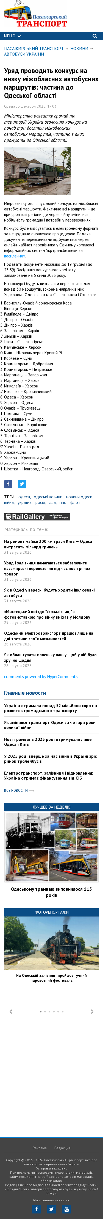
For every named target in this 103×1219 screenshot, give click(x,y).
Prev (11, 1011)
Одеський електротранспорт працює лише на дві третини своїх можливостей (48, 636)
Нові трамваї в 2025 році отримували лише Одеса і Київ (48, 741)
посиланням (14, 256)
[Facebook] (36, 1209)
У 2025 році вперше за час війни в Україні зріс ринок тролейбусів (50, 758)
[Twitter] (51, 1209)
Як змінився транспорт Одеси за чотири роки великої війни (50, 725)
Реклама (40, 1147)
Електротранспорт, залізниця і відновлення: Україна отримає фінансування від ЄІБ (48, 775)
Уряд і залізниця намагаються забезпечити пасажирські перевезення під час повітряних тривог (47, 568)
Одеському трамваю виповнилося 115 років (51, 892)
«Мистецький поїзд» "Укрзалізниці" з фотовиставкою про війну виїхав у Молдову (47, 614)
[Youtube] (66, 1209)
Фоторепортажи (52, 912)
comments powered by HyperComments (41, 676)
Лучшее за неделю (52, 807)
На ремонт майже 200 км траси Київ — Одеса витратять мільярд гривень (48, 544)
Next (92, 1011)
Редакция (62, 1147)
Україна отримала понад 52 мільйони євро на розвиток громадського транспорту (50, 708)
